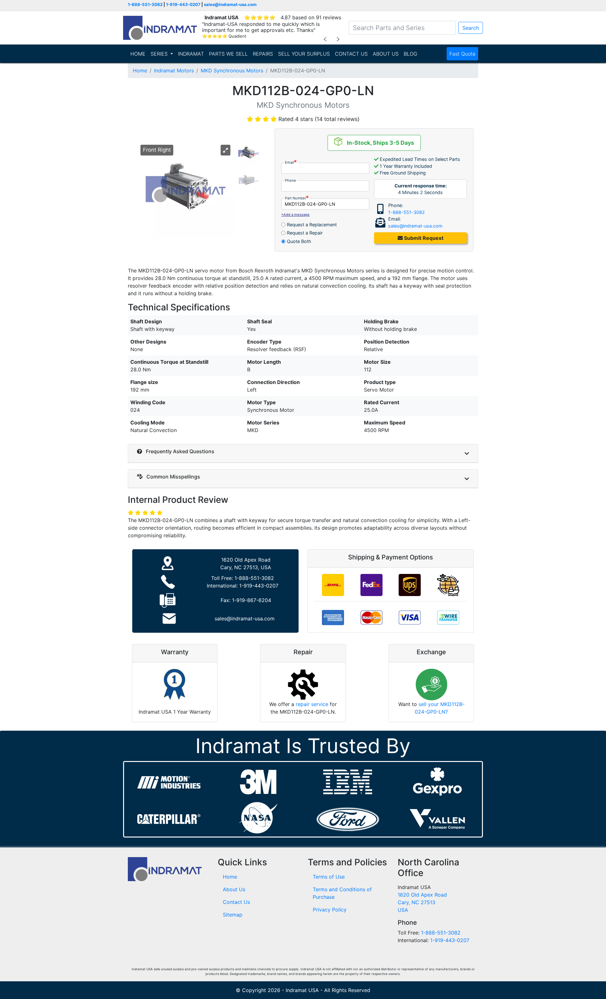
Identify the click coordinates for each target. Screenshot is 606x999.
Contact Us (236, 902)
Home (140, 70)
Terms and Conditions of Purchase (342, 893)
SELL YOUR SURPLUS (304, 54)
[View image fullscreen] (225, 150)
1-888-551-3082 (145, 4)
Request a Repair (305, 232)
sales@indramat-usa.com (230, 4)
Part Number (295, 198)
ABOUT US (386, 54)
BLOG (410, 54)
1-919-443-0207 (183, 4)
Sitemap (232, 914)
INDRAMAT (191, 54)
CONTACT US (351, 54)
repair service (312, 704)
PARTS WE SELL (228, 54)
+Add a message (295, 214)
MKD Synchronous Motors (232, 70)
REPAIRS (263, 54)
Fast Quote (462, 54)
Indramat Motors (174, 70)
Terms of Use (329, 877)
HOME (138, 54)
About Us (234, 889)
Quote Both (299, 241)
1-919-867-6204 (251, 600)
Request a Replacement (312, 224)
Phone (290, 180)
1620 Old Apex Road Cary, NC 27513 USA (422, 902)
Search (470, 28)
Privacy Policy (330, 909)
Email (289, 162)
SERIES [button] (160, 54)
